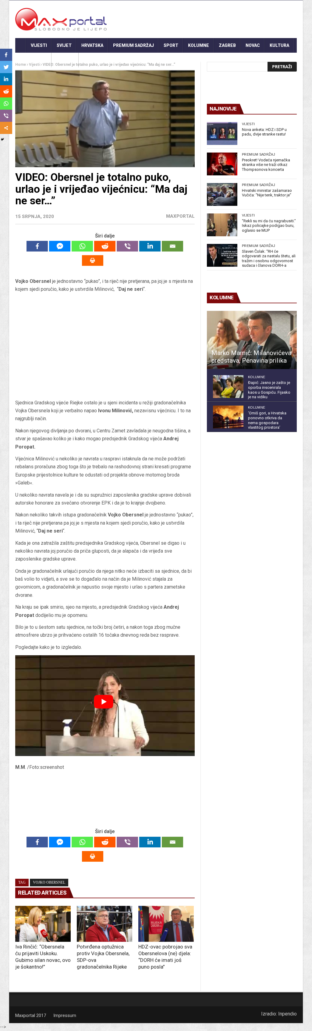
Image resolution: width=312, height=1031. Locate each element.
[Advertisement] (105, 348)
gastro (65, 60)
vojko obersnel (49, 882)
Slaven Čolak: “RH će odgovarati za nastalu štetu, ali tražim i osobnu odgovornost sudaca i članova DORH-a (269, 258)
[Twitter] (6, 67)
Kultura (279, 45)
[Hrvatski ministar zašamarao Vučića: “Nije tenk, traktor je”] (222, 194)
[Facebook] (37, 246)
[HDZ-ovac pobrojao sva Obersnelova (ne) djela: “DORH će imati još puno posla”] (166, 924)
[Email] (172, 246)
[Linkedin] (150, 246)
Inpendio (287, 1014)
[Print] (92, 260)
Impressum (64, 1015)
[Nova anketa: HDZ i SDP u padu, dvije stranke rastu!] (222, 133)
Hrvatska (92, 45)
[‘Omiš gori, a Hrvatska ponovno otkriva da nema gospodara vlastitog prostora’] (228, 417)
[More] (6, 128)
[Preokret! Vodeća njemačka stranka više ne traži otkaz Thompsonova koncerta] (222, 164)
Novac (253, 45)
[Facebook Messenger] (59, 246)
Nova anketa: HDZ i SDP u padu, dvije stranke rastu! (264, 132)
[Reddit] (104, 246)
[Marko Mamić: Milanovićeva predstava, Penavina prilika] (252, 340)
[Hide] (2, 139)
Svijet (64, 45)
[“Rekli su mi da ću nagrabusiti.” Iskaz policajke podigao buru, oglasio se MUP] (222, 224)
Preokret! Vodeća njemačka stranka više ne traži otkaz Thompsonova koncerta (266, 165)
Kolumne (198, 45)
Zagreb (227, 45)
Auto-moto (33, 60)
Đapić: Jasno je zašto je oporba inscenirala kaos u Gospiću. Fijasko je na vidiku (269, 389)
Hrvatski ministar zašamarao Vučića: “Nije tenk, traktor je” (267, 193)
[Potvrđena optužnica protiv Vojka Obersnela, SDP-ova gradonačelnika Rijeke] (104, 924)
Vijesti (39, 45)
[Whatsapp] (82, 246)
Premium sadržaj (133, 45)
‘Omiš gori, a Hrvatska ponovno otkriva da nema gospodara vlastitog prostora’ (267, 420)
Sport (171, 45)
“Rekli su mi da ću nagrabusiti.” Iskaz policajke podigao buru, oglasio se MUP (269, 226)
